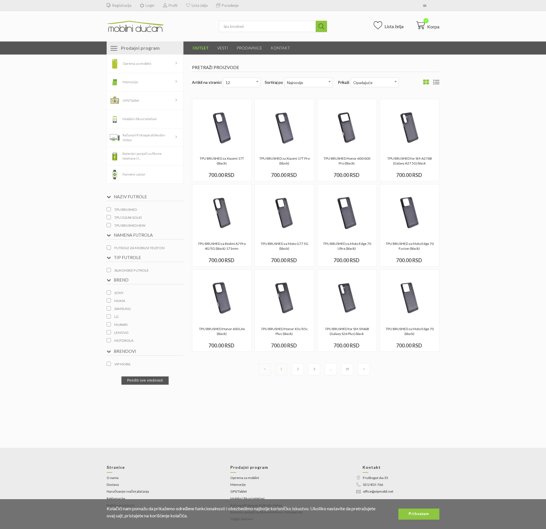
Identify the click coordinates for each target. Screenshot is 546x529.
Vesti (222, 47)
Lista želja (200, 5)
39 (347, 369)
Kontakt (280, 47)
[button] (427, 25)
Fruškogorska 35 (375, 478)
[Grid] (426, 82)
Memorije (130, 82)
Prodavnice (249, 47)
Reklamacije (116, 498)
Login (150, 5)
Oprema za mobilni (137, 63)
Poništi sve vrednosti (145, 380)
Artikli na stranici (207, 82)
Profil (173, 5)
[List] (436, 82)
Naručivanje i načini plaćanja (128, 491)
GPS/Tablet (131, 100)
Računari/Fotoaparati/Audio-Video (144, 137)
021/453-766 (373, 484)
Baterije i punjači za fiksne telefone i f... (142, 156)
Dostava (113, 484)
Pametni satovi (134, 174)
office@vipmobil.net (378, 491)
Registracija (121, 5)
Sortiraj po (274, 82)
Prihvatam (419, 514)
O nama (113, 478)
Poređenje (230, 5)
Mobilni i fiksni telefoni (140, 119)
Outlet (201, 47)
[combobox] (241, 82)
